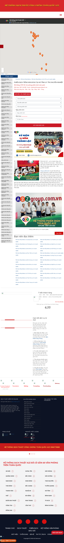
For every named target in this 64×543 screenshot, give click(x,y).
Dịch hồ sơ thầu (28, 405)
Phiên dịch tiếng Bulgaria (5, 136)
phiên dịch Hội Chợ (29, 427)
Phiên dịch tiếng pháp (5, 227)
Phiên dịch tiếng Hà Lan (6, 206)
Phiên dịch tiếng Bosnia (5, 153)
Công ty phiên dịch (44, 171)
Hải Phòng (50, 471)
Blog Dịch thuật (28, 401)
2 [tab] (31, 453)
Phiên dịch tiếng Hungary (5, 139)
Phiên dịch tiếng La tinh (6, 111)
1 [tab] (29, 453)
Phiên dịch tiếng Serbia (5, 87)
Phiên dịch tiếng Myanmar (5, 192)
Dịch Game (27, 412)
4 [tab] (34, 453)
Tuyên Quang (51, 486)
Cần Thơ (29, 505)
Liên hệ (32, 534)
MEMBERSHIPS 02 (9, 393)
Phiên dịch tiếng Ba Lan (6, 157)
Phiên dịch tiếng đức (6, 232)
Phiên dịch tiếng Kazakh (5, 114)
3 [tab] (32, 453)
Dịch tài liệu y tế (28, 416)
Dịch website (27, 418)
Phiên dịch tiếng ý (6, 229)
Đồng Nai (10, 510)
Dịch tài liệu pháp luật (29, 414)
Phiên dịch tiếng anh (6, 220)
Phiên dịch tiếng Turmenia (5, 80)
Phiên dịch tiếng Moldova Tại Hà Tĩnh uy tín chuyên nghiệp (43, 79)
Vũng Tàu (10, 505)
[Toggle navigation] (61, 15)
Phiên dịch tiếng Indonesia (5, 185)
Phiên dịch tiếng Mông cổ (5, 128)
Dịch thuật (39, 369)
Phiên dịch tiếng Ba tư (6, 146)
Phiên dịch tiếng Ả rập (6, 163)
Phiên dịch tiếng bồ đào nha (6, 170)
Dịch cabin (26, 420)
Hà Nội (9, 471)
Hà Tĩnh (49, 491)
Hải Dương (50, 476)
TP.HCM (48, 500)
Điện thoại (21, 116)
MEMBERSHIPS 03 (13, 393)
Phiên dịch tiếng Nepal (5, 125)
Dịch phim (26, 409)
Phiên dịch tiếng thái (6, 238)
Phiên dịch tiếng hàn (6, 209)
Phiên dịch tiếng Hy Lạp (6, 143)
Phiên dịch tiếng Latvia (5, 118)
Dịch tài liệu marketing (29, 422)
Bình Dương (50, 505)
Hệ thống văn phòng (50, 528)
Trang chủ (10, 528)
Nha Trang (30, 500)
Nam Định (10, 481)
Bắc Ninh (29, 476)
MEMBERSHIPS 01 (3, 393)
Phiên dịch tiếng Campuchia (5, 174)
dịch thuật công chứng (40, 337)
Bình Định (49, 496)
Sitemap (50, 534)
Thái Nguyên (50, 481)
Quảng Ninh (11, 476)
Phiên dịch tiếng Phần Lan (5, 188)
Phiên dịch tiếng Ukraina (5, 90)
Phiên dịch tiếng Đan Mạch (6, 177)
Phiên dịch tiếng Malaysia (5, 195)
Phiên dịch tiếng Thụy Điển (5, 181)
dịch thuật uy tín (15, 401)
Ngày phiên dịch (20, 109)
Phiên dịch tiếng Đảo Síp (6, 94)
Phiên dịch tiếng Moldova (5, 121)
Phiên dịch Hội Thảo (29, 423)
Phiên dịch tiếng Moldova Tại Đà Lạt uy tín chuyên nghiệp (51, 253)
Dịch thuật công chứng (39, 343)
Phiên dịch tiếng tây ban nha (6, 241)
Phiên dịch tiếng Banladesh (5, 150)
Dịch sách (26, 411)
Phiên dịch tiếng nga (6, 217)
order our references (24, 324)
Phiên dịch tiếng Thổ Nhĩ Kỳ (6, 83)
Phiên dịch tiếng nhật (5, 223)
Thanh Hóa (11, 491)
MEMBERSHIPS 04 (20, 393)
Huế (8, 496)
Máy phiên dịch (5, 160)
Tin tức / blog (41, 534)
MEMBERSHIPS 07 (55, 393)
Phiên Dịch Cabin (28, 425)
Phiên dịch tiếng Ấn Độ (6, 212)
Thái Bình (10, 486)
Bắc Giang (30, 486)
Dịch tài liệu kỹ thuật (29, 403)
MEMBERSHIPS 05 (28, 393)
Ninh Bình (30, 481)
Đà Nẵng (29, 496)
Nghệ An (29, 491)
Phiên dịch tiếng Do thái (6, 97)
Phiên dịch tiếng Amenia (5, 167)
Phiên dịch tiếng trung (5, 235)
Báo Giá (32, 531)
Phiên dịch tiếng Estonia (5, 101)
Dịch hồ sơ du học (28, 407)
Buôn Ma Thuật (12, 500)
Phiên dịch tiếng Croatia (5, 132)
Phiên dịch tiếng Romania (5, 107)
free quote (8, 324)
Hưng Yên (29, 471)
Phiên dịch (18, 79)
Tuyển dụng (24, 534)
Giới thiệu (14, 534)
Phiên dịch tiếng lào (6, 215)
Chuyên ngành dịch (29, 399)
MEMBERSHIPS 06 (40, 393)
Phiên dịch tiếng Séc (6, 104)
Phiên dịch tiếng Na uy (6, 202)
